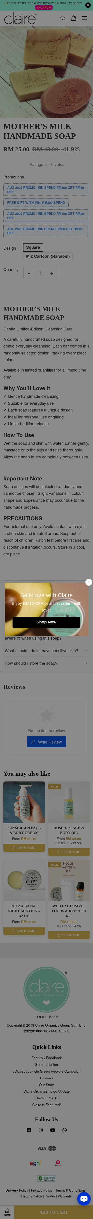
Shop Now (46, 622)
